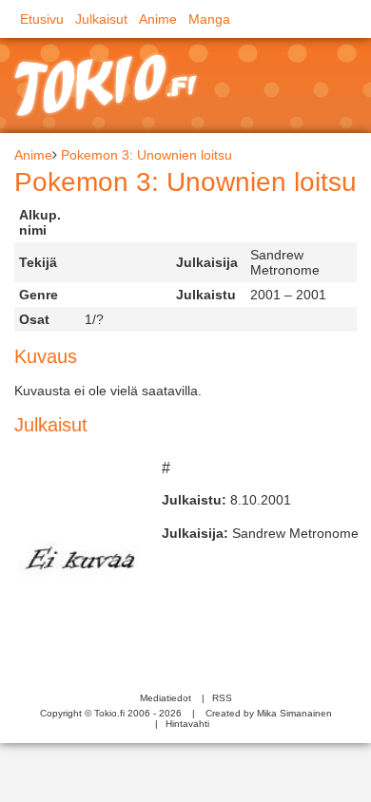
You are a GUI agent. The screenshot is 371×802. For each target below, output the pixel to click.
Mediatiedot (165, 698)
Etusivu (42, 19)
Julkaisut (101, 19)
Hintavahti (187, 723)
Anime (158, 19)
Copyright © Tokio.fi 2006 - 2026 (111, 713)
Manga (209, 19)
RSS (222, 698)
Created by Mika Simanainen (268, 713)
